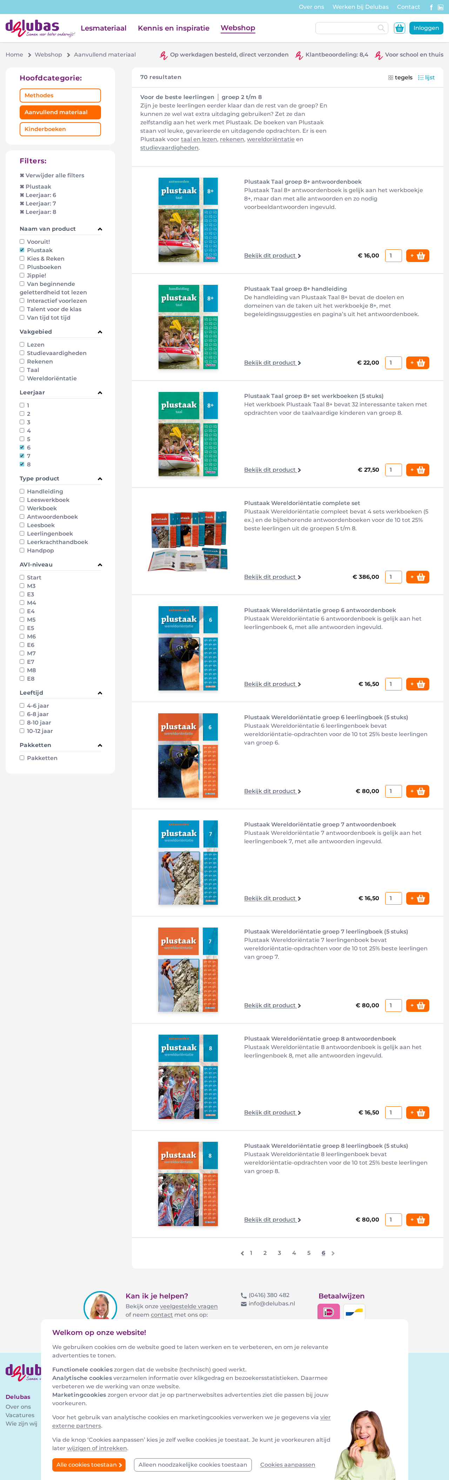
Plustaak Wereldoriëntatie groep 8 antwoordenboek (320, 1038)
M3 (30, 586)
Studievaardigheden (56, 353)
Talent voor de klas (53, 309)
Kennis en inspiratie (173, 28)
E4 (30, 611)
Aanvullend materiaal (56, 112)
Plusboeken (43, 267)
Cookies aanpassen (287, 1464)
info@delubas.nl (272, 1303)
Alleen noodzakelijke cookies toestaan (193, 1464)
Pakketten (42, 758)
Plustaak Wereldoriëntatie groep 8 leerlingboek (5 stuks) (326, 1145)
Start (33, 577)
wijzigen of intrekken (97, 1448)
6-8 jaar (37, 714)
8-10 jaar (38, 722)
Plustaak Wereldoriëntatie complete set (302, 503)
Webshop (238, 28)
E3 (30, 594)
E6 (30, 645)
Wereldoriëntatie (51, 378)
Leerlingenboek (49, 533)
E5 (30, 628)
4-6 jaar (37, 705)
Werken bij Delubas (361, 7)
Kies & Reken (45, 258)
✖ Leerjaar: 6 (38, 195)
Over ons (311, 7)
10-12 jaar (39, 731)
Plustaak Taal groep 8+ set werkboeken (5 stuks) (314, 396)
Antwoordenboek (52, 516)
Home (14, 54)
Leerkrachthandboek (57, 542)
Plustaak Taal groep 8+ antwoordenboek (303, 181)
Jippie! (36, 275)
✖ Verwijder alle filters (52, 175)
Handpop (40, 550)
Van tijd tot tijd (48, 317)
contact (162, 1314)
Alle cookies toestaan (87, 1464)
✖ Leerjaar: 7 (38, 203)
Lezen (35, 344)
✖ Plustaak (35, 186)
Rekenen (39, 361)
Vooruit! (38, 241)
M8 (31, 670)
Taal (32, 370)
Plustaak (39, 250)
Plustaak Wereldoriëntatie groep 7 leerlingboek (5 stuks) (326, 931)
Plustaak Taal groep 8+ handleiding (295, 289)
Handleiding (44, 491)
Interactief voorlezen (56, 300)
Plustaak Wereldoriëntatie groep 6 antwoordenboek (320, 610)
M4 (31, 603)
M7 (31, 653)
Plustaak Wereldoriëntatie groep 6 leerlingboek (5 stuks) (326, 717)
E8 (30, 678)
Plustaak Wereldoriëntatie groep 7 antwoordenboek (320, 824)
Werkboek (41, 508)
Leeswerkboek (47, 500)
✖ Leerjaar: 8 (38, 212)
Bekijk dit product (270, 255)
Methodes (39, 95)
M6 (31, 636)
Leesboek (40, 525)
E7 (30, 662)
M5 (30, 619)
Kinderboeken (45, 129)
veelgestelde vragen (189, 1306)
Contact (408, 7)
